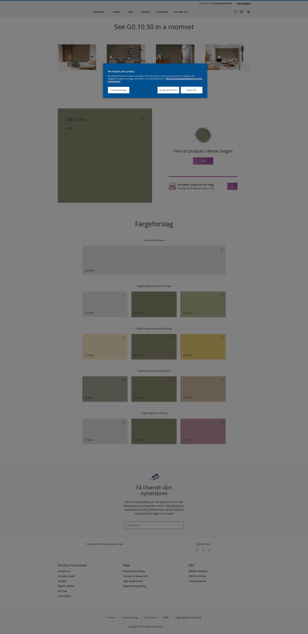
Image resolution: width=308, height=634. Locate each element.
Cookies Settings (119, 90)
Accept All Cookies (168, 90)
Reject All (191, 90)
